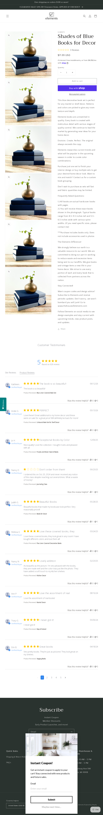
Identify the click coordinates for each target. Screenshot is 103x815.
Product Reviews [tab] (27, 372)
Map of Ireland (41, 629)
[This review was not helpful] (95, 400)
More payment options (77, 94)
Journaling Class (42, 484)
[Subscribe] (71, 732)
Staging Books (41, 659)
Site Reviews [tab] (10, 372)
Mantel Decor (41, 602)
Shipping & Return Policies (17, 757)
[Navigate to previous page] (37, 678)
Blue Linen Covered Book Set (46, 393)
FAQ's (8, 763)
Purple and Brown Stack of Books (47, 452)
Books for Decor (42, 514)
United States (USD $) (16, 805)
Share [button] (63, 329)
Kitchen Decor (41, 575)
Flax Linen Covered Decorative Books (49, 543)
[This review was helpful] (91, 400)
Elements (81, 805)
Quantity (61, 67)
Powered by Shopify (90, 805)
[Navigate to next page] (65, 678)
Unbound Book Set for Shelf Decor (48, 422)
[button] (7, 16)
